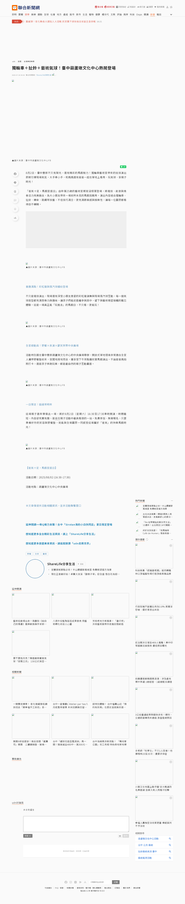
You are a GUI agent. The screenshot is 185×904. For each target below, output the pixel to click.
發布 (126, 835)
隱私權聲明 (96, 888)
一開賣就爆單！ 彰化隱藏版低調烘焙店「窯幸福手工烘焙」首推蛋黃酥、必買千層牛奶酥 (30, 705)
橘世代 (105, 14)
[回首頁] (28, 7)
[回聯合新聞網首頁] (14, 7)
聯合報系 (108, 888)
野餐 (29, 553)
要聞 (20, 14)
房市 (78, 14)
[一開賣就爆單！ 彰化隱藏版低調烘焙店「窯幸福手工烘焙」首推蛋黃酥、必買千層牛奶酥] (31, 688)
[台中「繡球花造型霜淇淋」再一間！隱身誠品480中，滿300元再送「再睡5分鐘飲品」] (70, 726)
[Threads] (15, 191)
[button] (167, 7)
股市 (72, 14)
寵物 (91, 14)
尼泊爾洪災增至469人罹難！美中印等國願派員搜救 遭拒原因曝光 (154, 644)
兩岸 (125, 14)
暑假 (45, 553)
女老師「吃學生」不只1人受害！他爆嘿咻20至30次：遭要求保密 (154, 752)
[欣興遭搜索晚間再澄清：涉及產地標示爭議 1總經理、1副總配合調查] (154, 664)
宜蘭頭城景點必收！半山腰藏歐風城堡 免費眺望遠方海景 (81, 569)
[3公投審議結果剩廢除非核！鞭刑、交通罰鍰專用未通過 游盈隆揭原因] (154, 700)
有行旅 (142, 7)
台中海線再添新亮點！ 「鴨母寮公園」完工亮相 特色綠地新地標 (109, 743)
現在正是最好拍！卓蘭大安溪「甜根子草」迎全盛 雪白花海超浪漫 (85, 574)
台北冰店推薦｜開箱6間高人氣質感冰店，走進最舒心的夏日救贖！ (158, 515)
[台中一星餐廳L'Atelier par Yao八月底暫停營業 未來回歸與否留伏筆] (70, 688)
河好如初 (122, 7)
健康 (97, 14)
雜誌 (159, 14)
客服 (62, 888)
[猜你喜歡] (172, 539)
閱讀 (146, 14)
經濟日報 (111, 7)
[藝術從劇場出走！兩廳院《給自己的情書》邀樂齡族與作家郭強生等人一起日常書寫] (31, 605)
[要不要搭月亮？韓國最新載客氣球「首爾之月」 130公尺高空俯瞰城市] (31, 643)
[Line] (15, 182)
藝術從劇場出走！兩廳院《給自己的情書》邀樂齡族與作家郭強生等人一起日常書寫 (30, 622)
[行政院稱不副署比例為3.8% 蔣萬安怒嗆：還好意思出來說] (154, 592)
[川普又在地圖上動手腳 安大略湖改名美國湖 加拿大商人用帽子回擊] (154, 772)
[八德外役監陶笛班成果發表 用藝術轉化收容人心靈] (70, 605)
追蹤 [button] (82, 564)
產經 (65, 14)
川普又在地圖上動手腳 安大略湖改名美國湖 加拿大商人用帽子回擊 (153, 788)
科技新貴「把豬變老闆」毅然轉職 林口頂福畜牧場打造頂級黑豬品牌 (153, 572)
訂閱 (116, 882)
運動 (40, 14)
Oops (139, 14)
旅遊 (152, 14)
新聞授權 (70, 888)
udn (13, 61)
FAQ (56, 888)
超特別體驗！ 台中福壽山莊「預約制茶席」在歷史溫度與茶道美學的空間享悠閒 (109, 705)
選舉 (27, 14)
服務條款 (80, 888)
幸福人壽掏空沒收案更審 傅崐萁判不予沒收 (153, 824)
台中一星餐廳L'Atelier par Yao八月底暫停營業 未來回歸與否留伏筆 (70, 705)
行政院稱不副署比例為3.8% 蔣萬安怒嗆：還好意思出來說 (154, 608)
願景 (151, 7)
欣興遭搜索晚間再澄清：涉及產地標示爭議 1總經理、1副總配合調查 (153, 680)
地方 (59, 14)
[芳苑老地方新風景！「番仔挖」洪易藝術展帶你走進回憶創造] (110, 605)
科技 (132, 14)
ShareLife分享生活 (43, 75)
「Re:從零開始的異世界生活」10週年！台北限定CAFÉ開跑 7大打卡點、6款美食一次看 (157, 524)
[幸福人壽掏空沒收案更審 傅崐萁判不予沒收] (154, 808)
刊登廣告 (48, 888)
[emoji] (120, 836)
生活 (85, 14)
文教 (113, 14)
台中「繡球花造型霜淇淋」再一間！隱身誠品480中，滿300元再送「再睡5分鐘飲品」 (70, 743)
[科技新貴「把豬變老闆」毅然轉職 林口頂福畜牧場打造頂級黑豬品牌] (154, 556)
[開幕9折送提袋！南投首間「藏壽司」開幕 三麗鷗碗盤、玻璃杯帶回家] (31, 726)
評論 (119, 14)
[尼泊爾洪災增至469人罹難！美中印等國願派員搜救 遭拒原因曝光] (154, 628)
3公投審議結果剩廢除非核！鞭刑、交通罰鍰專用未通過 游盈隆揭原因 (154, 716)
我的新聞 (160, 7)
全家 (37, 553)
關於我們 (126, 888)
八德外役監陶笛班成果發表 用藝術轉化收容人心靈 (70, 622)
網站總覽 (136, 888)
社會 (52, 14)
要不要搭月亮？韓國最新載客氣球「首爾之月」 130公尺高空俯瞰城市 (30, 660)
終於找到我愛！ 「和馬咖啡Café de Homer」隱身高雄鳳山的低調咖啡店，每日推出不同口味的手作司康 (158, 532)
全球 (46, 14)
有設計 (133, 7)
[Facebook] (15, 174)
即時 (14, 14)
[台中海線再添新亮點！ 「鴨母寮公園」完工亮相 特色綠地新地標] (110, 726)
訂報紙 (117, 888)
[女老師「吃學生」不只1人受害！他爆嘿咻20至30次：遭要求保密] (154, 736)
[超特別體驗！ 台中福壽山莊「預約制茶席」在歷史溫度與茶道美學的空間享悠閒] (110, 688)
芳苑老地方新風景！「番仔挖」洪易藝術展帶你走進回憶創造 (109, 622)
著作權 (88, 888)
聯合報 (100, 7)
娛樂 (33, 14)
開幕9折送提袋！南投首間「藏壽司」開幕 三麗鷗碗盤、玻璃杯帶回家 (30, 743)
